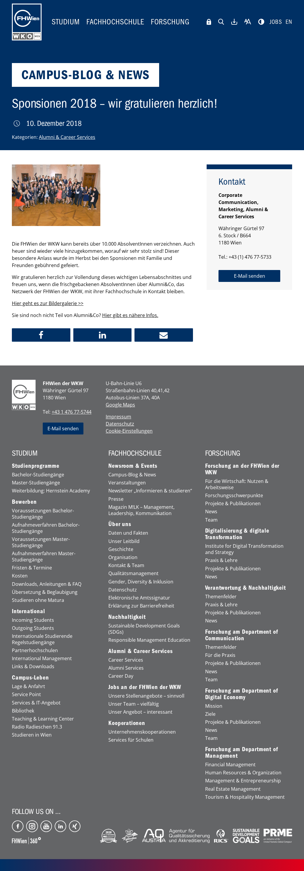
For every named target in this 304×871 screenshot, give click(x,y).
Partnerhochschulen (35, 650)
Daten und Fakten (128, 533)
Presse (116, 499)
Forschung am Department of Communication (241, 635)
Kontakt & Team (126, 565)
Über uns (119, 524)
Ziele (210, 714)
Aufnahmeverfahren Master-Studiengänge (43, 556)
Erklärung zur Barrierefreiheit (141, 606)
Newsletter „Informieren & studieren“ (150, 491)
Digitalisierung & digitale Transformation (237, 534)
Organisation (122, 557)
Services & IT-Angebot (36, 703)
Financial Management (230, 765)
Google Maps (120, 404)
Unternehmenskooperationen (142, 732)
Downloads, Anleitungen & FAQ (46, 584)
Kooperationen (126, 723)
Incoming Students (33, 620)
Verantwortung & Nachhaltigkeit (245, 588)
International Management (42, 658)
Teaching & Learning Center (43, 719)
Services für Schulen (130, 740)
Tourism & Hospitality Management (245, 797)
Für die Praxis (220, 655)
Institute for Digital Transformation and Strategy (244, 549)
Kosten (20, 576)
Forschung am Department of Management (241, 752)
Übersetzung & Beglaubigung (44, 592)
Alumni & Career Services (67, 137)
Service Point (26, 694)
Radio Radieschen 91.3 (37, 727)
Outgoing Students (33, 628)
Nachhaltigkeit (126, 617)
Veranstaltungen (127, 483)
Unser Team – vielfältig (133, 704)
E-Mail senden (63, 428)
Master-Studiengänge (36, 483)
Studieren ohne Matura (38, 600)
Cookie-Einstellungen (129, 431)
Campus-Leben (30, 677)
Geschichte (120, 549)
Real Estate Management (233, 789)
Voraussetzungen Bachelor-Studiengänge (43, 514)
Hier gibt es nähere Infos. (130, 315)
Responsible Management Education (149, 640)
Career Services (125, 660)
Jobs (276, 21)
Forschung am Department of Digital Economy (241, 694)
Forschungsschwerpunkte (234, 495)
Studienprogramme (35, 466)
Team (211, 520)
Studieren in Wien (32, 735)
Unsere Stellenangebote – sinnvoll (146, 696)
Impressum (118, 416)
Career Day (120, 676)
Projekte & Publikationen (233, 503)
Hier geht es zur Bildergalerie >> (47, 303)
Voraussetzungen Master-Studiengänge (41, 542)
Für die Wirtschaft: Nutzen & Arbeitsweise (236, 484)
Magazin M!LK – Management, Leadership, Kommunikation (141, 510)
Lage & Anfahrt (28, 686)
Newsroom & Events (132, 466)
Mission (213, 706)
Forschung (170, 22)
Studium (66, 22)
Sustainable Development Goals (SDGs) (144, 629)
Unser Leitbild (124, 541)
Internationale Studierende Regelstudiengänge (42, 639)
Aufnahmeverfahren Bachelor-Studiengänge (46, 528)
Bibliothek (23, 711)
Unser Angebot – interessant (140, 712)
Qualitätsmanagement (133, 573)
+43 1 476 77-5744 (71, 412)
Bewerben (24, 502)
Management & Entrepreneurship (243, 781)
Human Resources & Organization (243, 773)
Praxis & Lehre (221, 560)
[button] (41, 335)
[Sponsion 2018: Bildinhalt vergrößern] (56, 195)
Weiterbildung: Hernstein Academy (51, 491)
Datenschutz (120, 423)
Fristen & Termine (32, 568)
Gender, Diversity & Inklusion (140, 582)
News (211, 512)
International (28, 611)
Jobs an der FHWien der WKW (144, 687)
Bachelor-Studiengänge (38, 475)
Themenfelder (221, 597)
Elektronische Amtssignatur (139, 598)
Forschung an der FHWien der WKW (242, 469)
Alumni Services (126, 668)
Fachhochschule (115, 22)
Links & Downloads (33, 666)
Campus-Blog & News (132, 475)
